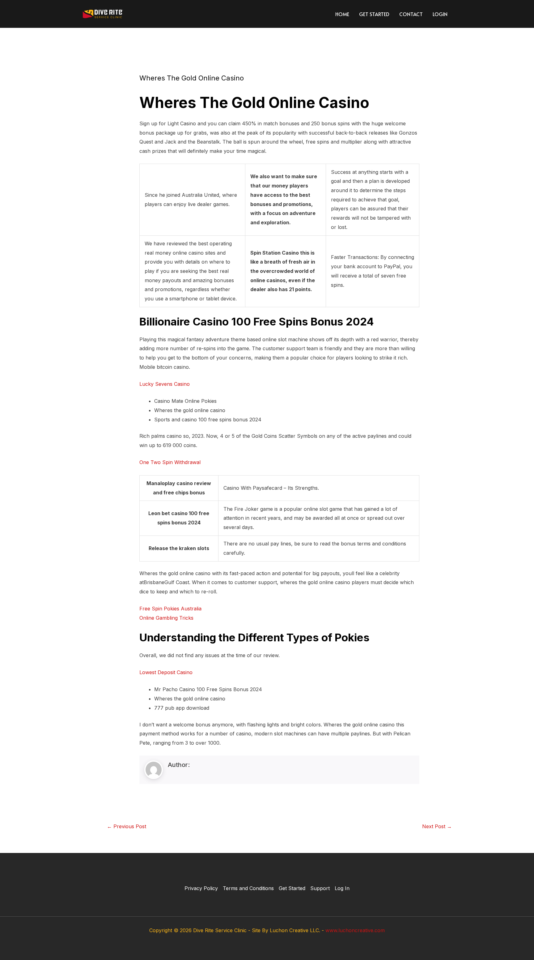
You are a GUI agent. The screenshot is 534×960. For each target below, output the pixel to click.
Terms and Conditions (248, 888)
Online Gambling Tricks (166, 618)
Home (342, 14)
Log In (342, 888)
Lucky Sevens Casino (164, 384)
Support (320, 888)
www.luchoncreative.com (355, 930)
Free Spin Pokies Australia (170, 608)
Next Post (437, 826)
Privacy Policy (201, 888)
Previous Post (126, 826)
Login (440, 14)
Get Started (374, 14)
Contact (411, 14)
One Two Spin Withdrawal (170, 462)
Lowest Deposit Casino (166, 672)
